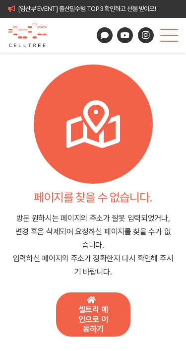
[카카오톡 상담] (105, 35)
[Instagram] (146, 35)
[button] (169, 35)
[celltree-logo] (31, 35)
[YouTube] (125, 35)
